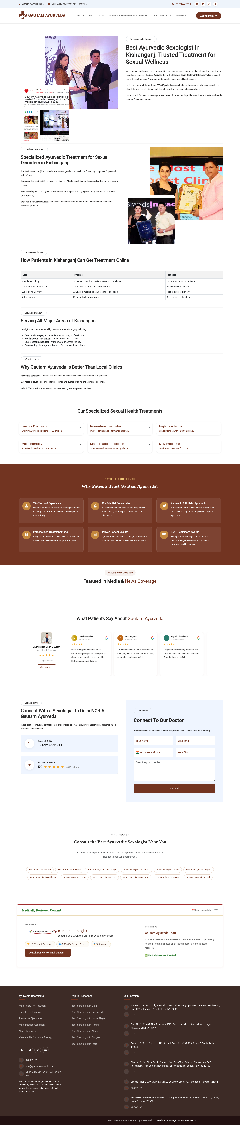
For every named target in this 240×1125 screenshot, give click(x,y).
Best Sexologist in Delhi (40, 869)
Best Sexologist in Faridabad (43, 877)
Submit (174, 788)
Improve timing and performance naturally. (109, 431)
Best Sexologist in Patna (75, 877)
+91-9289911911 (183, 4)
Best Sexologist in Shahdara (136, 869)
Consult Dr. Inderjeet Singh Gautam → (48, 952)
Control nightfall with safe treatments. (176, 431)
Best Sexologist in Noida (168, 869)
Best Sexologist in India (84, 1044)
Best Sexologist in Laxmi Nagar (102, 869)
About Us (95, 15)
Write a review (46, 667)
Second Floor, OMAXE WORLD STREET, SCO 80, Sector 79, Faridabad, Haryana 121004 (174, 1082)
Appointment (207, 15)
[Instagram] (209, 4)
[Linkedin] (215, 4)
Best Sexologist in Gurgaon (198, 869)
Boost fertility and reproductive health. (38, 448)
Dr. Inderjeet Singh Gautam (78, 931)
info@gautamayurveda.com (40, 1066)
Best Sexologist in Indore (104, 877)
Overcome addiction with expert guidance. (109, 448)
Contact (181, 15)
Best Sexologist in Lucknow (136, 877)
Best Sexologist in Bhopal (198, 877)
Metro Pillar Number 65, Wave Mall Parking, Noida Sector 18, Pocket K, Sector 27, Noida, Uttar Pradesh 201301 (175, 1099)
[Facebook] (196, 4)
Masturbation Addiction (107, 444)
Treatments (160, 15)
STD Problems (169, 444)
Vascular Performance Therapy (128, 15)
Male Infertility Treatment (32, 1005)
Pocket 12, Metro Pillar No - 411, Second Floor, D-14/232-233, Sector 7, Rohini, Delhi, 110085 (173, 1045)
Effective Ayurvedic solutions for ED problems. (42, 431)
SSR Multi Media (188, 1120)
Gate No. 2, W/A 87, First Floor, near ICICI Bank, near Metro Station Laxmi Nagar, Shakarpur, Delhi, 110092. (171, 1026)
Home (80, 15)
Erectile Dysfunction (35, 426)
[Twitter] (203, 4)
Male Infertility (31, 444)
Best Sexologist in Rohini (69, 869)
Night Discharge (170, 426)
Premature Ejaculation (106, 426)
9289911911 (32, 1060)
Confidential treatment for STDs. (174, 448)
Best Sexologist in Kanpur (167, 877)
